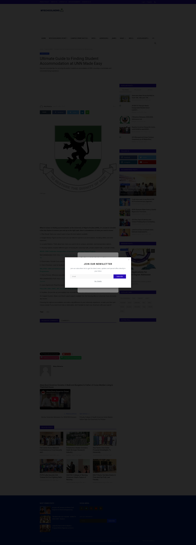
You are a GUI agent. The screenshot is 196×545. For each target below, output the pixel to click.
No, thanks (98, 281)
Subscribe (120, 276)
